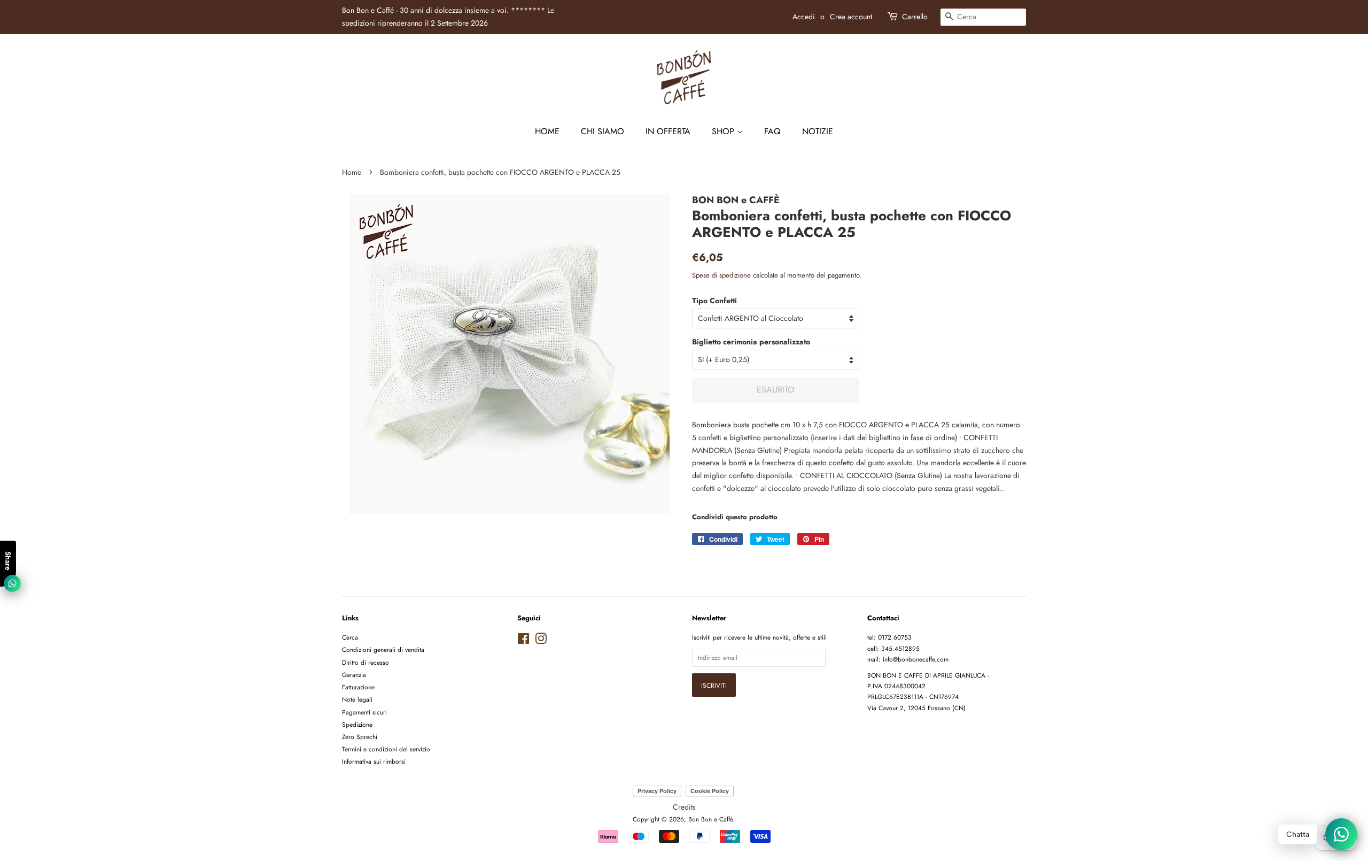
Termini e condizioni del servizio (386, 749)
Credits (684, 807)
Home (547, 131)
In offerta (668, 131)
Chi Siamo (602, 131)
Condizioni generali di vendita (383, 649)
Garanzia (354, 674)
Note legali (357, 699)
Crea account (851, 16)
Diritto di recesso (365, 662)
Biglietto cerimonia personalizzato (751, 341)
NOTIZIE (817, 131)
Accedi (803, 16)
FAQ (772, 131)
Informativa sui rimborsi (374, 761)
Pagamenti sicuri (364, 712)
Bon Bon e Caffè (710, 819)
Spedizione (357, 724)
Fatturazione (358, 686)
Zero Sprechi (359, 736)
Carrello (915, 16)
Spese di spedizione (721, 275)
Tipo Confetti (714, 300)
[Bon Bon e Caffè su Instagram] (541, 640)
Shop (724, 131)
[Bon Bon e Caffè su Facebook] (523, 640)
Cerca (350, 637)
